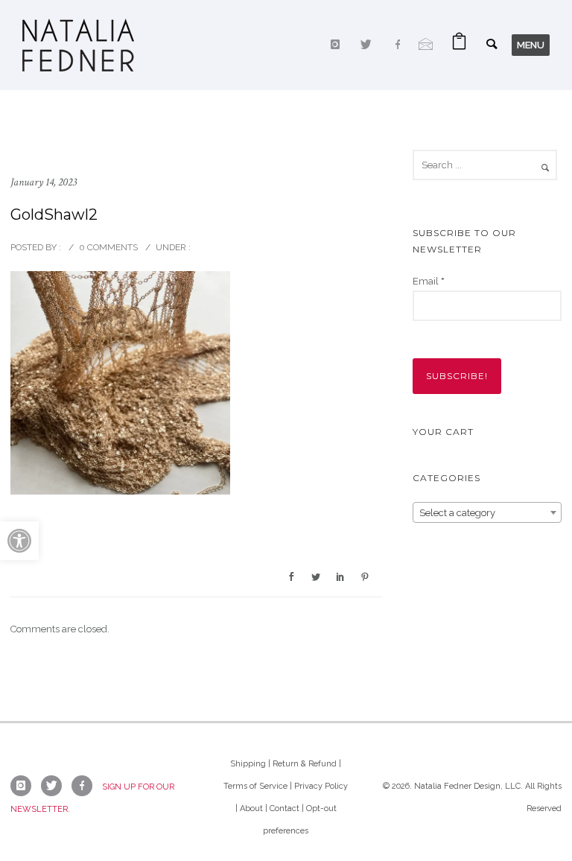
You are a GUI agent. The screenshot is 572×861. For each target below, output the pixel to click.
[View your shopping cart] (459, 45)
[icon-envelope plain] (426, 44)
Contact (284, 808)
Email (429, 281)
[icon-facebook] (401, 44)
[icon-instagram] (339, 44)
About (251, 808)
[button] (19, 540)
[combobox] (487, 512)
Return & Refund (305, 764)
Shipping (248, 764)
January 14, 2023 (43, 182)
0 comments (108, 247)
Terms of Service (255, 786)
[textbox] (487, 513)
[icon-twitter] (370, 44)
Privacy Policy (321, 786)
